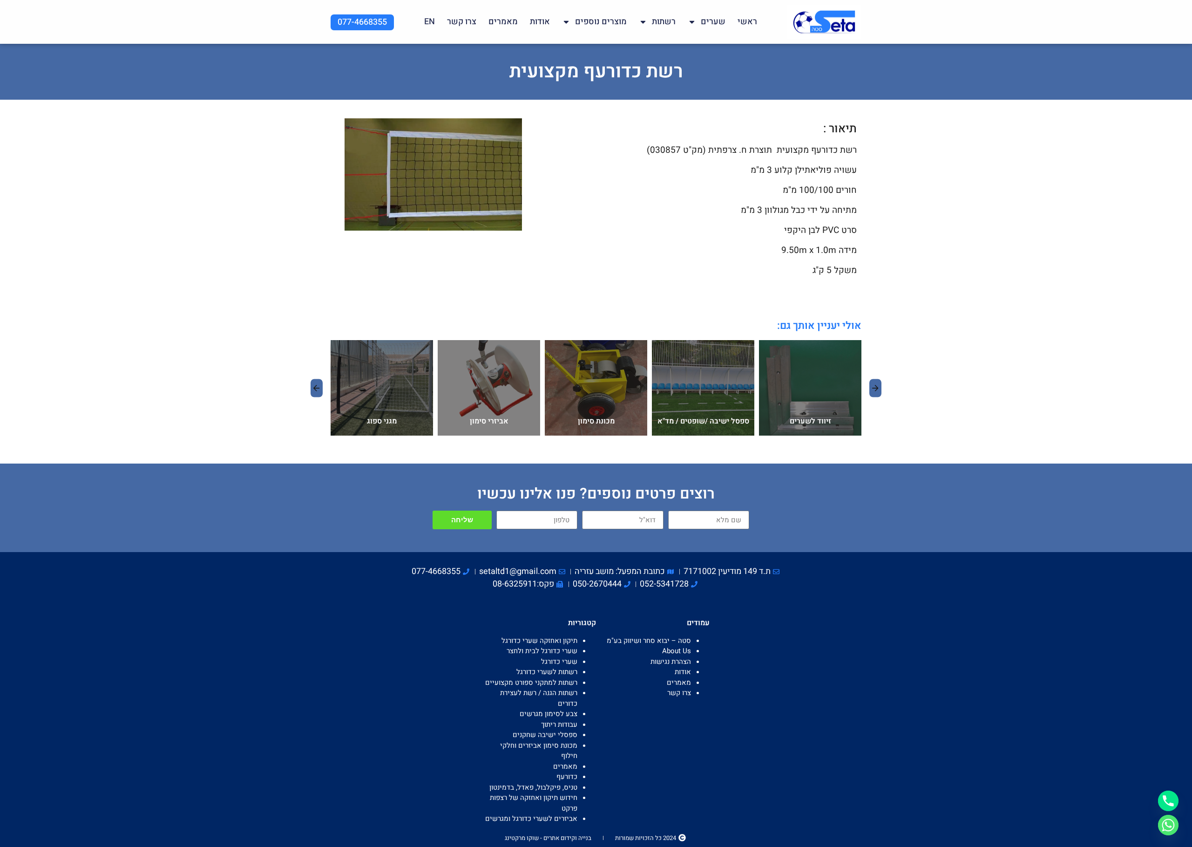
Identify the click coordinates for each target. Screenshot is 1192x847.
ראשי (747, 22)
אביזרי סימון (489, 421)
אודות (540, 22)
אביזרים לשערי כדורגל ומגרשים (799, 349)
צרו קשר (461, 22)
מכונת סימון (596, 421)
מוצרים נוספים (601, 22)
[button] (317, 388)
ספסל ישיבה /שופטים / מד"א (703, 421)
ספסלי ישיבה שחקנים (681, 349)
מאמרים (503, 22)
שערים (713, 22)
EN (429, 22)
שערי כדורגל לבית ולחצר (542, 651)
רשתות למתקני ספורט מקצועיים (531, 682)
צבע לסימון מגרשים (548, 714)
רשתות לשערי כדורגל (546, 672)
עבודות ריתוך (559, 724)
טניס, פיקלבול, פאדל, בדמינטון (533, 787)
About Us (676, 651)
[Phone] (1168, 801)
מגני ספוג (382, 421)
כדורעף (566, 777)
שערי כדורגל (559, 661)
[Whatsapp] (1168, 825)
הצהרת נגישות (670, 661)
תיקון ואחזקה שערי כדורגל (539, 640)
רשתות (664, 22)
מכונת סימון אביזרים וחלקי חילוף (587, 349)
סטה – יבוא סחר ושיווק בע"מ (649, 640)
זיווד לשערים (810, 421)
